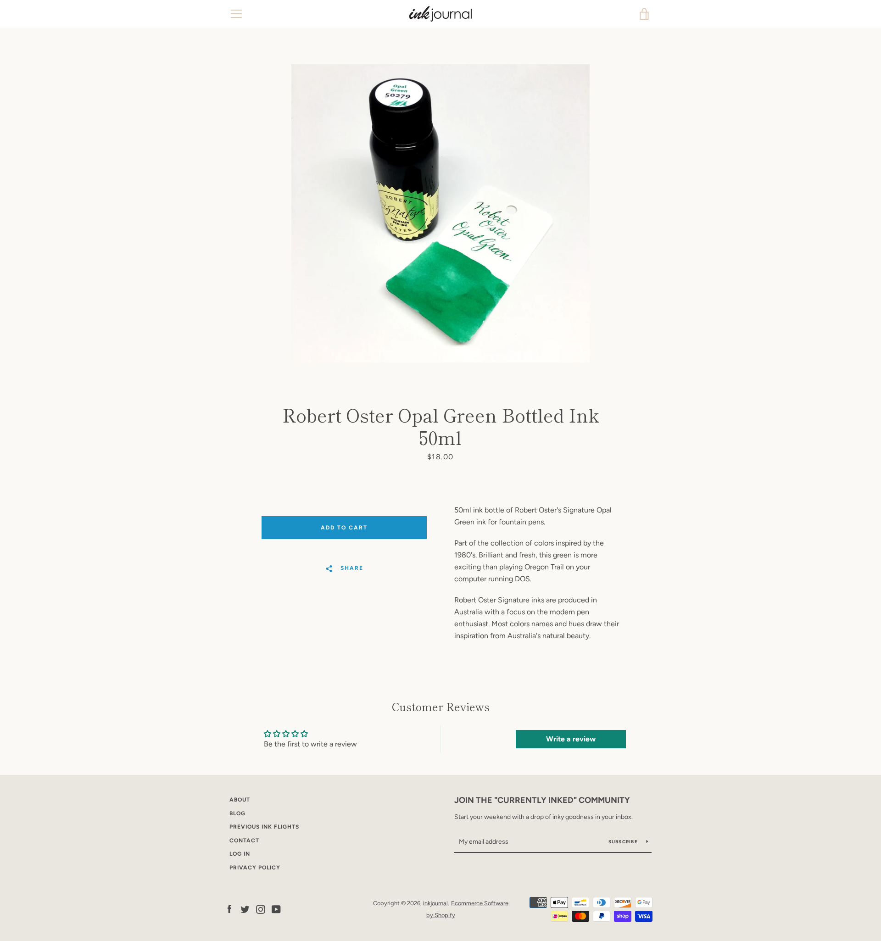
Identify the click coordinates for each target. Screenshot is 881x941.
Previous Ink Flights (264, 827)
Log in (239, 854)
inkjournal (435, 903)
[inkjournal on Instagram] (260, 908)
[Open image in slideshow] (440, 213)
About (239, 799)
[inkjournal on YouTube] (276, 908)
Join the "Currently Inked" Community (542, 800)
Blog (237, 813)
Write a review (571, 739)
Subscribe (624, 842)
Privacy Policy (254, 867)
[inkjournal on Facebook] (229, 908)
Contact (244, 840)
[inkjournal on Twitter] (245, 908)
